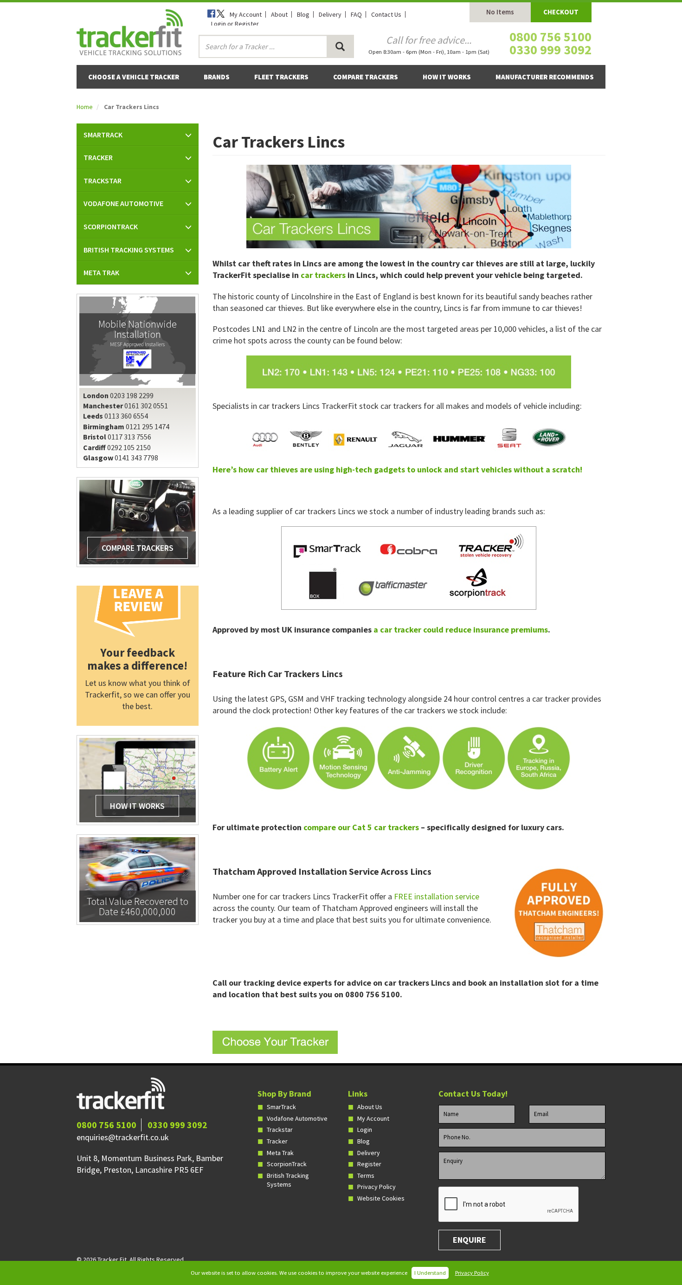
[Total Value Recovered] (137, 879)
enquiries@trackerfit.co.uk (123, 1137)
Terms (365, 1175)
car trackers (323, 275)
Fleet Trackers (281, 76)
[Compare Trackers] (137, 521)
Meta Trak (280, 1153)
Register (369, 1164)
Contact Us (386, 14)
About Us (369, 1107)
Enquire (469, 1239)
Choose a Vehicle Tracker (133, 76)
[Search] (340, 46)
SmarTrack (281, 1107)
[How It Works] (137, 779)
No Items (500, 11)
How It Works (447, 76)
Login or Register (235, 23)
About (279, 14)
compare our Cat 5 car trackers (361, 827)
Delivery (330, 14)
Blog (303, 14)
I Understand (430, 1272)
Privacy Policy (472, 1272)
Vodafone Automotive (297, 1118)
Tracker (277, 1141)
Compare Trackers (365, 76)
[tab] (138, 135)
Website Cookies (381, 1198)
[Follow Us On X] (221, 14)
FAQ (356, 14)
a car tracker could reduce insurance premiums (460, 629)
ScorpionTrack (287, 1164)
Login (364, 1129)
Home (85, 107)
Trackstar (280, 1129)
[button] (138, 135)
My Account (246, 14)
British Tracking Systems (288, 1180)
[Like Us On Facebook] (212, 14)
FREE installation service (436, 896)
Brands (217, 76)
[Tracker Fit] (130, 31)
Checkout (561, 11)
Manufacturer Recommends (544, 76)
